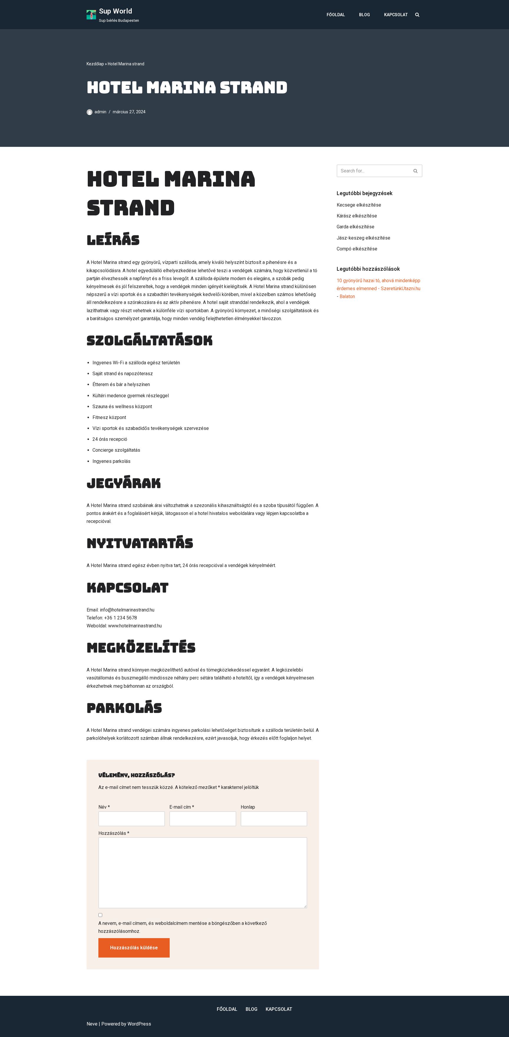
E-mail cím (181, 807)
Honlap (248, 807)
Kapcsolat (396, 14)
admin (100, 111)
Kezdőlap (95, 64)
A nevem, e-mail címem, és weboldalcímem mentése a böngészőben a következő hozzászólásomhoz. (182, 927)
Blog (364, 14)
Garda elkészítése (355, 227)
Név (104, 807)
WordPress (139, 1024)
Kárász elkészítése (357, 216)
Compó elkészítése (357, 249)
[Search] (417, 14)
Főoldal (336, 14)
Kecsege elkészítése (359, 205)
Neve (92, 1024)
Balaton (347, 296)
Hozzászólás (113, 833)
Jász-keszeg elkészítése (363, 238)
